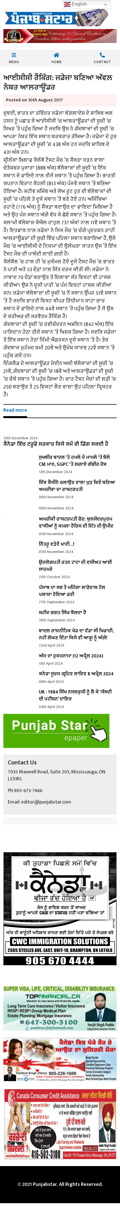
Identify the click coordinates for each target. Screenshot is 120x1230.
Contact (102, 62)
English (79, 4)
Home (56, 62)
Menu (14, 62)
